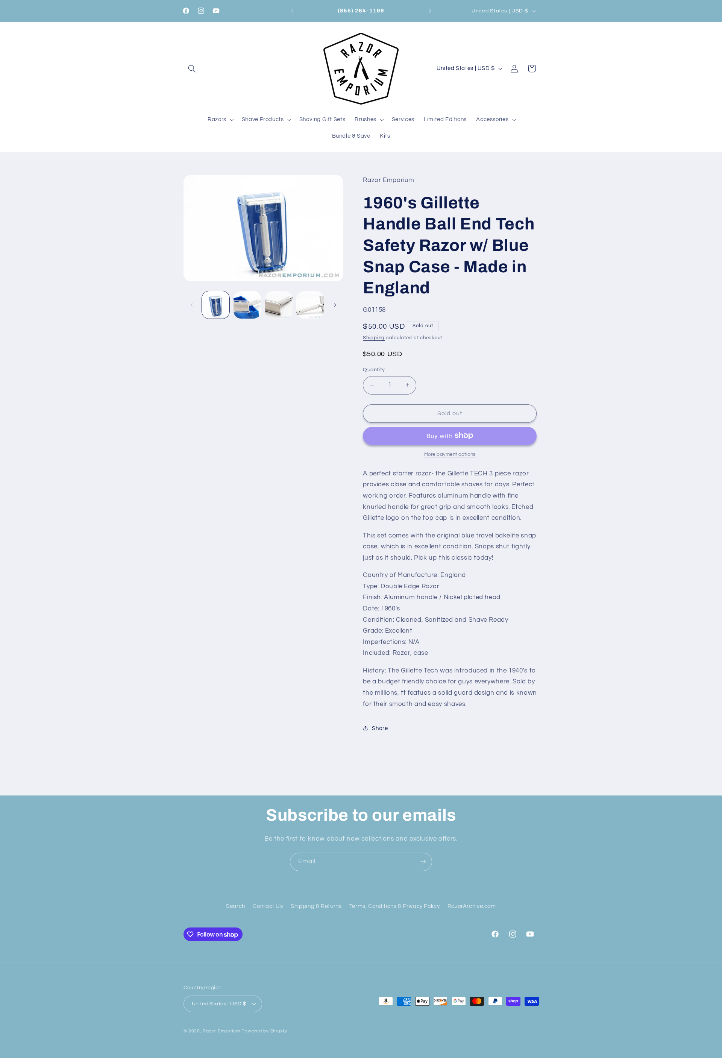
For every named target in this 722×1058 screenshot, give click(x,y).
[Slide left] (192, 305)
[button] (192, 68)
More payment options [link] (450, 454)
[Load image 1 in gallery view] (215, 305)
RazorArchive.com (471, 906)
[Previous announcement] (292, 10)
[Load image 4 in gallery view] (310, 305)
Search (235, 906)
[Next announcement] (430, 10)
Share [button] (380, 728)
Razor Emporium (221, 1031)
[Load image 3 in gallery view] (278, 305)
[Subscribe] (423, 862)
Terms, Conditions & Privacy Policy (394, 906)
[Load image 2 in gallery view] (247, 305)
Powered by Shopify (264, 1031)
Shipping (374, 337)
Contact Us (268, 906)
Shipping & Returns (316, 906)
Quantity (374, 369)
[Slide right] (335, 305)
